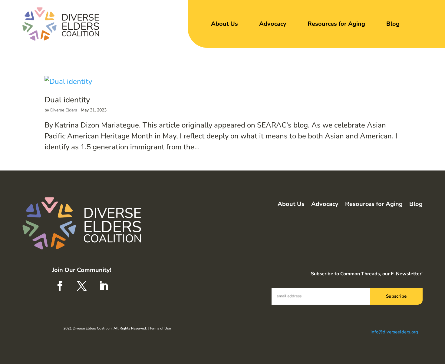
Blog (393, 24)
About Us (224, 24)
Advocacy (272, 24)
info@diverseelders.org (394, 332)
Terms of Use (160, 328)
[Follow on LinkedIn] (103, 286)
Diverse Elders (63, 110)
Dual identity (67, 99)
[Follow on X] (81, 286)
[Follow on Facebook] (60, 286)
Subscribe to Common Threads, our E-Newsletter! (367, 273)
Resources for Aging (336, 24)
